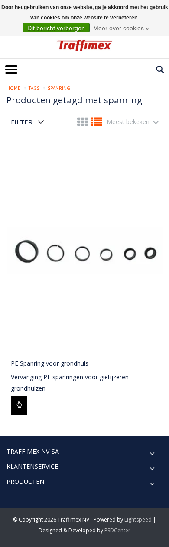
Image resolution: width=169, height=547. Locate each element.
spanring (59, 88)
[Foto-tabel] (83, 123)
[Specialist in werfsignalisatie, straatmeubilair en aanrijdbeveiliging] (84, 45)
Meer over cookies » (121, 28)
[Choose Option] (19, 405)
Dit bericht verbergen (56, 28)
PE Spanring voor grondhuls (49, 363)
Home (13, 88)
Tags (34, 88)
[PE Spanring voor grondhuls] (84, 250)
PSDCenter (117, 530)
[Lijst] (96, 123)
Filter (21, 122)
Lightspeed (138, 519)
